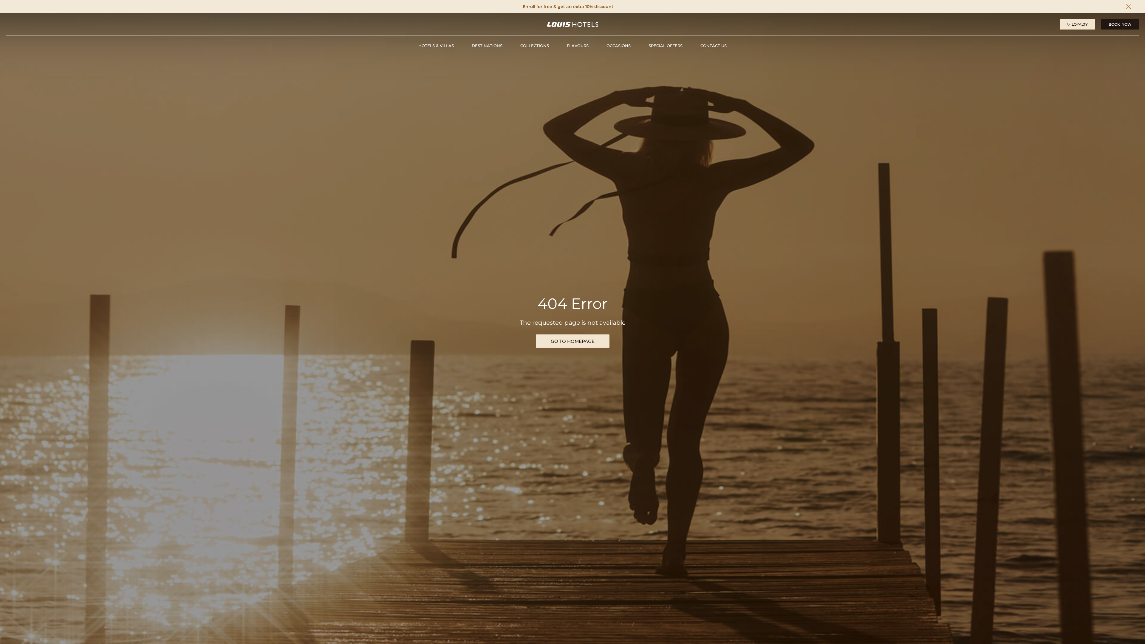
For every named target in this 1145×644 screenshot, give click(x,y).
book (1120, 24)
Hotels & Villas (436, 45)
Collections (534, 45)
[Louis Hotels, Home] (573, 24)
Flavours (578, 45)
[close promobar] (1128, 6)
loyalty (1080, 24)
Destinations (487, 45)
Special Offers (666, 45)
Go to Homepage (573, 341)
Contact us (713, 45)
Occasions (618, 45)
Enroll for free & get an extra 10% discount (568, 6)
